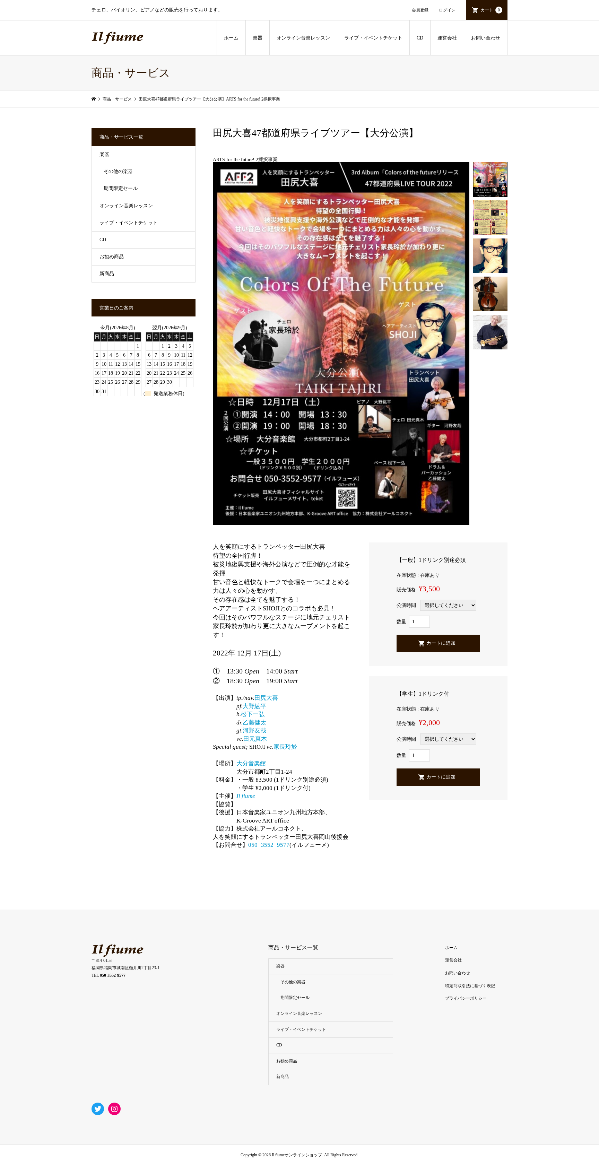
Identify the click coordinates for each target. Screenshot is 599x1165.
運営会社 (447, 38)
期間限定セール (121, 188)
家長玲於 (285, 747)
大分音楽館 (251, 763)
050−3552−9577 (268, 845)
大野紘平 (254, 706)
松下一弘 (252, 714)
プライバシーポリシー (466, 998)
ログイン (447, 10)
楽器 (257, 38)
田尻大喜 (266, 698)
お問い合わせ (485, 38)
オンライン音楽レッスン (303, 38)
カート (490, 10)
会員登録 (420, 10)
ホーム (231, 38)
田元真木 (255, 739)
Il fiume (245, 796)
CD (420, 38)
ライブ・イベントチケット (373, 38)
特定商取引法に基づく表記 (470, 985)
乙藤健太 (254, 722)
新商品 (106, 273)
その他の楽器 (118, 171)
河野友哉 (254, 730)
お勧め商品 (111, 256)
